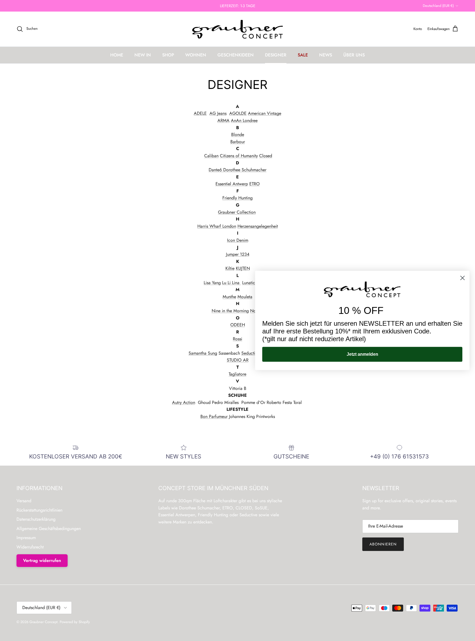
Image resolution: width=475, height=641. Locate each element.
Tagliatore (237, 374)
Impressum (26, 537)
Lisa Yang (212, 282)
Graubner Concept (43, 621)
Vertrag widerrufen (42, 560)
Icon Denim (237, 240)
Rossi (237, 339)
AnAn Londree (244, 120)
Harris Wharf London (216, 226)
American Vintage (264, 113)
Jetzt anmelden (362, 354)
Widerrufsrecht (30, 547)
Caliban (211, 156)
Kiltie (229, 268)
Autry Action (183, 402)
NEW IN (142, 55)
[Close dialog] (462, 278)
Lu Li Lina (231, 282)
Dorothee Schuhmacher (244, 170)
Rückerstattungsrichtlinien (39, 510)
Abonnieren (383, 544)
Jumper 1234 (237, 254)
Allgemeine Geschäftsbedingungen (48, 528)
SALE (303, 55)
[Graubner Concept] (237, 29)
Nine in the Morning (230, 311)
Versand (23, 501)
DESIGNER (275, 55)
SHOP (168, 55)
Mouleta (245, 297)
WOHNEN (195, 55)
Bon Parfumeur (214, 416)
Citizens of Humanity (239, 156)
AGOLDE (238, 113)
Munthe (229, 297)
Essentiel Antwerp (232, 184)
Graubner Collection (237, 212)
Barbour (237, 141)
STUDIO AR (237, 360)
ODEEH (237, 325)
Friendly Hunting (237, 198)
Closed (265, 156)
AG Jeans (218, 113)
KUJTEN (243, 268)
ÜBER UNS (354, 55)
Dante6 (215, 170)
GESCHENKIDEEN (235, 55)
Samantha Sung (203, 353)
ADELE (200, 113)
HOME (116, 55)
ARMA (223, 120)
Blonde (237, 134)
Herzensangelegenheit (258, 226)
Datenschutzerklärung (36, 519)
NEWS (325, 55)
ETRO (254, 184)
